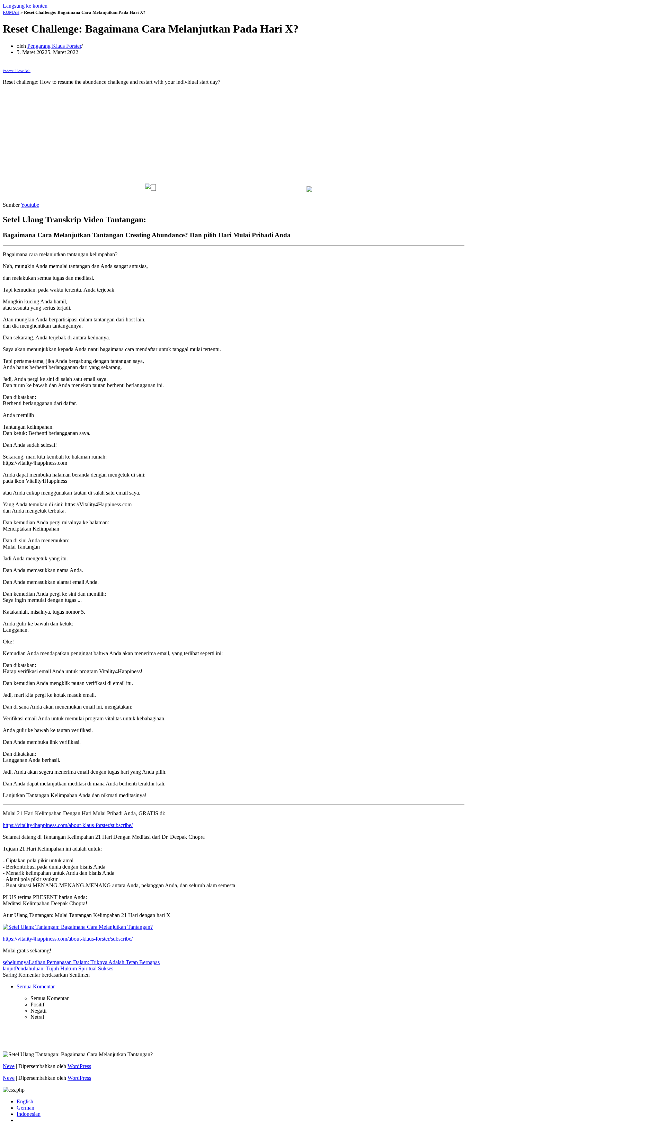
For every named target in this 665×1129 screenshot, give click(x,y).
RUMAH (11, 12)
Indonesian (29, 1114)
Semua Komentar (36, 986)
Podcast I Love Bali (16, 71)
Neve (9, 1066)
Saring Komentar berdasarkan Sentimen (46, 975)
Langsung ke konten (25, 6)
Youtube (30, 205)
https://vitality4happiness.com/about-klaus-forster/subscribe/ (68, 825)
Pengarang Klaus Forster (54, 46)
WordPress (79, 1066)
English (25, 1101)
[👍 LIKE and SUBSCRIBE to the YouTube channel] (150, 187)
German (25, 1108)
